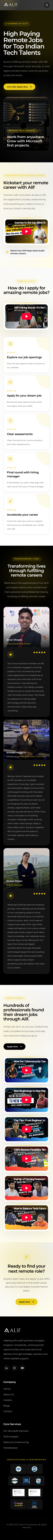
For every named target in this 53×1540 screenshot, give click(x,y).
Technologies (10, 1436)
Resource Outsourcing (16, 1442)
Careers (7, 1400)
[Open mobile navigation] (47, 5)
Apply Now (12, 1046)
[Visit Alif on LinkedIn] (6, 1368)
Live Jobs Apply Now (17, 87)
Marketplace (10, 1448)
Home (6, 1389)
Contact (7, 1411)
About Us (8, 1394)
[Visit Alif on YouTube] (22, 1368)
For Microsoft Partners (16, 1431)
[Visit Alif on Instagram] (14, 1368)
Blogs (6, 1405)
